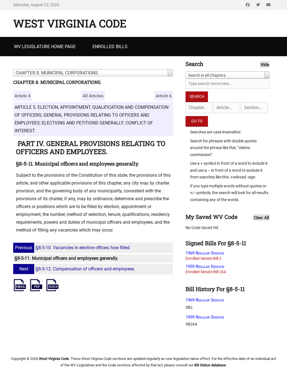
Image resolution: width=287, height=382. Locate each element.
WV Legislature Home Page (45, 46)
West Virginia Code (69, 23)
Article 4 (22, 95)
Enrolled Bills (110, 46)
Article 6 (164, 95)
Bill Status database (210, 365)
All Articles (93, 95)
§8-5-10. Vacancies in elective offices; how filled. (73, 247)
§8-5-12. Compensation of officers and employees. (77, 269)
